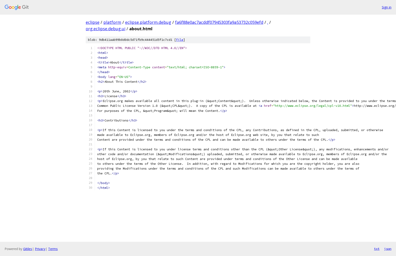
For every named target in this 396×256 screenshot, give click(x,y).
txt (377, 249)
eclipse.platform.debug (148, 22)
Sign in (386, 7)
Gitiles (27, 249)
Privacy (40, 249)
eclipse (92, 22)
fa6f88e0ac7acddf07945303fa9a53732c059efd (219, 22)
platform (112, 22)
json (387, 249)
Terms (53, 249)
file (179, 40)
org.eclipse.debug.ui (105, 28)
